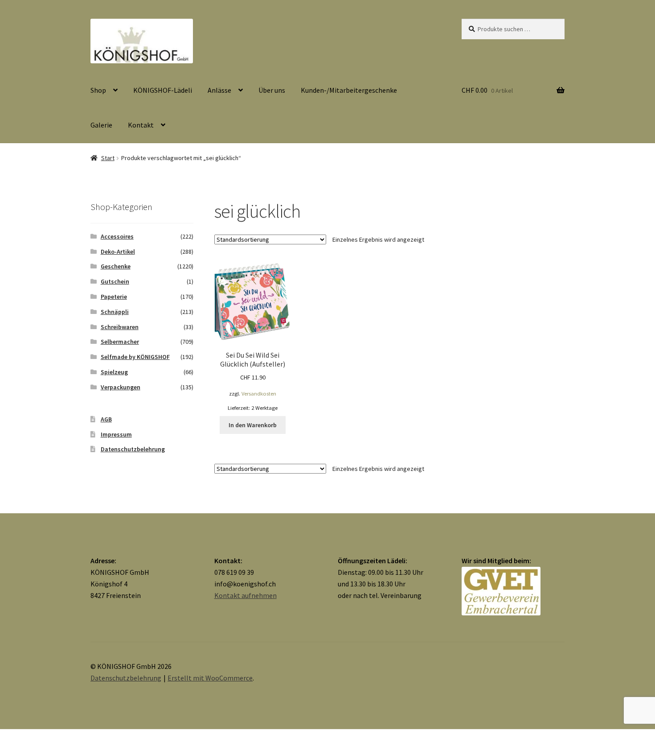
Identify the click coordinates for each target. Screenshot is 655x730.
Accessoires (117, 236)
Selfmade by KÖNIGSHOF (135, 357)
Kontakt (141, 124)
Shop (98, 90)
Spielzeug (114, 372)
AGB (106, 419)
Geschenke (116, 266)
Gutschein (115, 281)
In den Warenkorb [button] (253, 425)
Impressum (116, 434)
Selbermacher (120, 342)
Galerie (101, 124)
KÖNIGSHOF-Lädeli (162, 90)
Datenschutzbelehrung (133, 449)
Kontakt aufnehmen (245, 595)
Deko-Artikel (118, 251)
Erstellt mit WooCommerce (210, 677)
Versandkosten (259, 393)
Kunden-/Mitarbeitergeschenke (349, 90)
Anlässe (219, 90)
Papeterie (114, 297)
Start (108, 158)
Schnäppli (115, 312)
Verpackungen (120, 387)
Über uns (271, 90)
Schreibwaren (120, 327)
